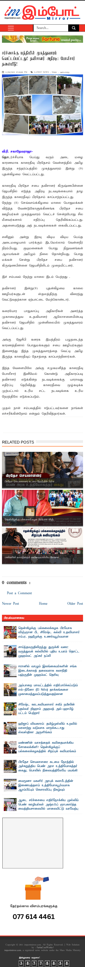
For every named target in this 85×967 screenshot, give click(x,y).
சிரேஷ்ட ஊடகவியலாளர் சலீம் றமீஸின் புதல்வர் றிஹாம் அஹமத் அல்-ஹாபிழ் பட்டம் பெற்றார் (46, 709)
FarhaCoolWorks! (45, 947)
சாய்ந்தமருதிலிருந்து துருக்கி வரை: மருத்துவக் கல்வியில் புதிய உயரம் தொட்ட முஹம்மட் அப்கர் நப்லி (48, 651)
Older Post (75, 604)
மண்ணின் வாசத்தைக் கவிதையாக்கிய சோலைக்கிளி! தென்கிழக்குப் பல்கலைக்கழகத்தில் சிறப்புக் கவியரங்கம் (47, 747)
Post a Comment (19, 593)
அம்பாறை (64, 72)
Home (43, 604)
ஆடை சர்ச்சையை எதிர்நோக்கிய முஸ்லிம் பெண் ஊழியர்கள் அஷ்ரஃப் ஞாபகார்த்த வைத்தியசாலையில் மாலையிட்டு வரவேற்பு (48, 804)
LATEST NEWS (41, 72)
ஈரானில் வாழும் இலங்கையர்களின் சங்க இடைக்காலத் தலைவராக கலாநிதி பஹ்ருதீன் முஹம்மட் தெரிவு (47, 670)
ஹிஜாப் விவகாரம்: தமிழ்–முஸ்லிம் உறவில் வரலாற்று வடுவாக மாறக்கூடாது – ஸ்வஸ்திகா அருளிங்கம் (47, 728)
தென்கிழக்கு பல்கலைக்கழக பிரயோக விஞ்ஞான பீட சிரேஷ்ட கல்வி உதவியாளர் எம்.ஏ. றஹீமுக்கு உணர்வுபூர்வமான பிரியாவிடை (49, 634)
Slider (54, 72)
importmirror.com (12, 950)
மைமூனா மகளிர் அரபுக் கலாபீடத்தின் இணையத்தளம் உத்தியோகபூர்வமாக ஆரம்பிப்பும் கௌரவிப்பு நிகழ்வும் (45, 785)
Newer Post (10, 604)
